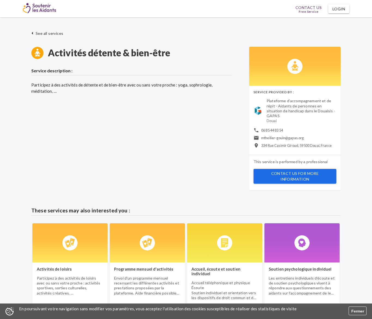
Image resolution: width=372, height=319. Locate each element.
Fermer (357, 311)
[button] (338, 8)
